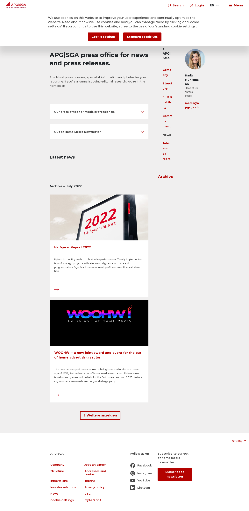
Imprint (89, 481)
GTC (87, 493)
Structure (57, 471)
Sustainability (167, 102)
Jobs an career (95, 464)
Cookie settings (103, 37)
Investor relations (63, 487)
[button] (99, 111)
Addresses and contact (95, 473)
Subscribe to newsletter (174, 474)
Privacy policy (94, 487)
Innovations (59, 481)
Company (57, 464)
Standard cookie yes (142, 37)
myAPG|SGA (92, 500)
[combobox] (214, 5)
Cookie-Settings (62, 500)
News (167, 135)
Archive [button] (165, 176)
